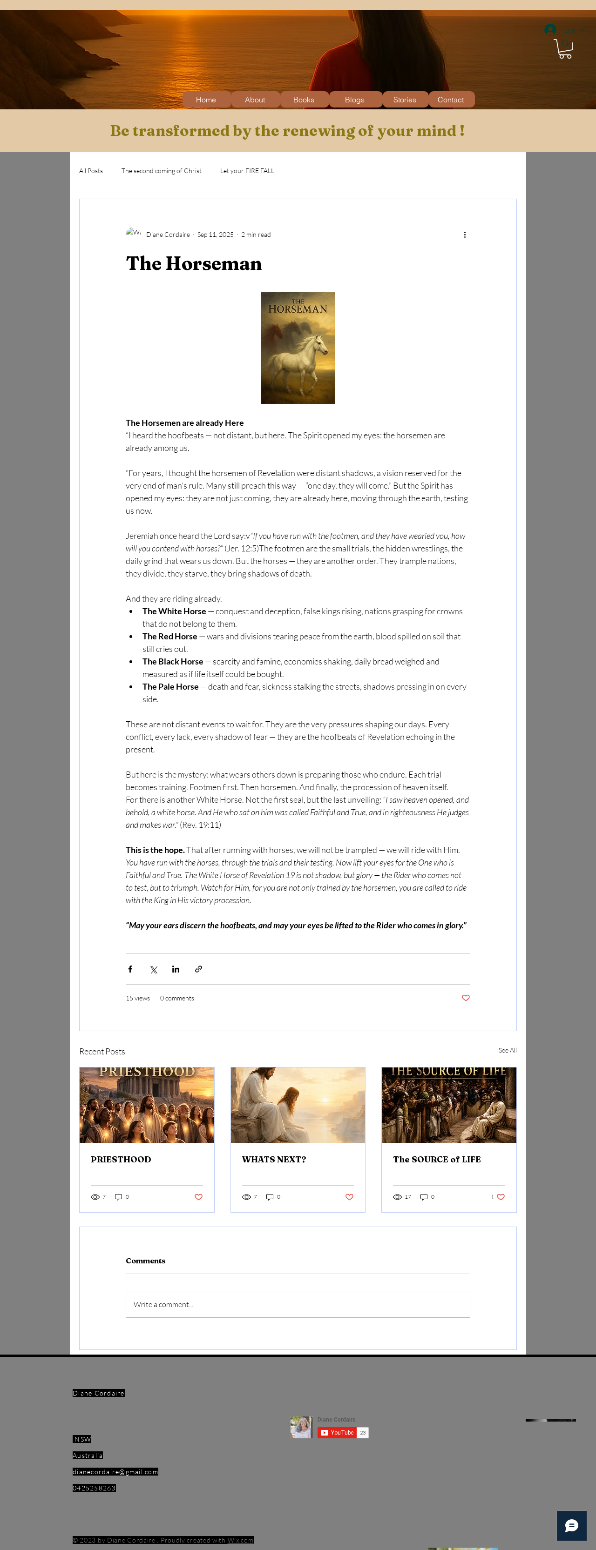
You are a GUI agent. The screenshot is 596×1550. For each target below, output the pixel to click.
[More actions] (464, 234)
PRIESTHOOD (121, 1159)
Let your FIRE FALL (247, 170)
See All (508, 1050)
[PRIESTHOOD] (147, 1105)
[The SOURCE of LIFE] (449, 1105)
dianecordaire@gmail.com (115, 1472)
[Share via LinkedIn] (175, 969)
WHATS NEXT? (274, 1159)
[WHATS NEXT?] (298, 1105)
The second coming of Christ (162, 170)
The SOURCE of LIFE (437, 1159)
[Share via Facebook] (130, 969)
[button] (565, 49)
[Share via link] (198, 969)
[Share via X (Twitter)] (153, 969)
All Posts (91, 170)
